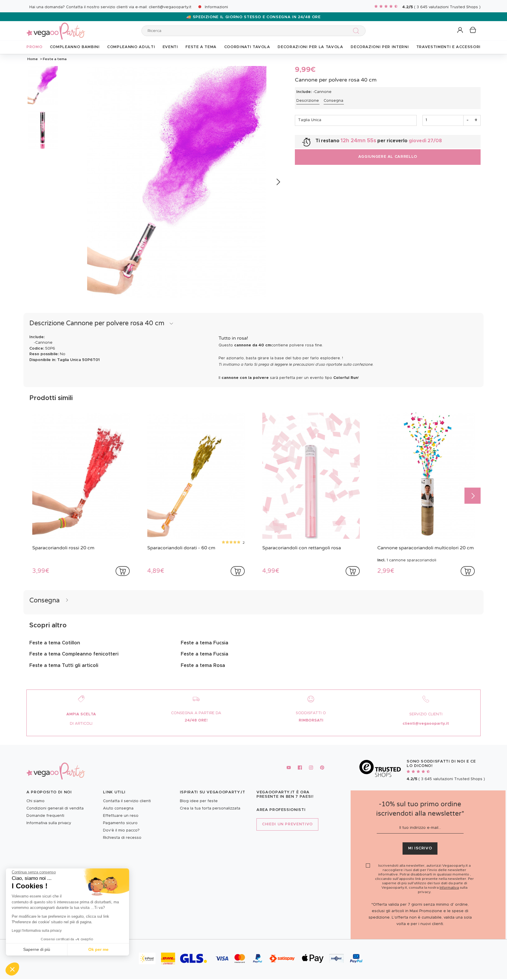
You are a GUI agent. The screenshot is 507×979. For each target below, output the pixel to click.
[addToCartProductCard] (123, 571)
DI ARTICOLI (81, 724)
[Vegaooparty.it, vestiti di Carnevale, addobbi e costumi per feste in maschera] (55, 28)
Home (32, 59)
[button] (12, 969)
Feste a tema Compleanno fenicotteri (74, 654)
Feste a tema (54, 59)
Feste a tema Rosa (203, 665)
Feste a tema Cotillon (54, 643)
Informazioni (216, 7)
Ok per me (98, 949)
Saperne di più (36, 949)
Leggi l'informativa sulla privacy (37, 931)
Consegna (333, 101)
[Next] (278, 182)
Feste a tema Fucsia (204, 643)
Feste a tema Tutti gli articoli (63, 665)
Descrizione (307, 101)
